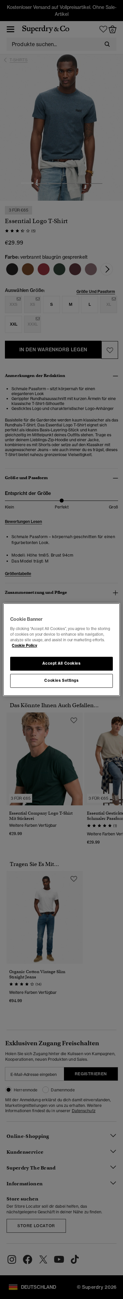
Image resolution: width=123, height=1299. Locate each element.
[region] (61, 649)
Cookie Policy (24, 645)
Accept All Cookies (61, 663)
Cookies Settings (61, 680)
